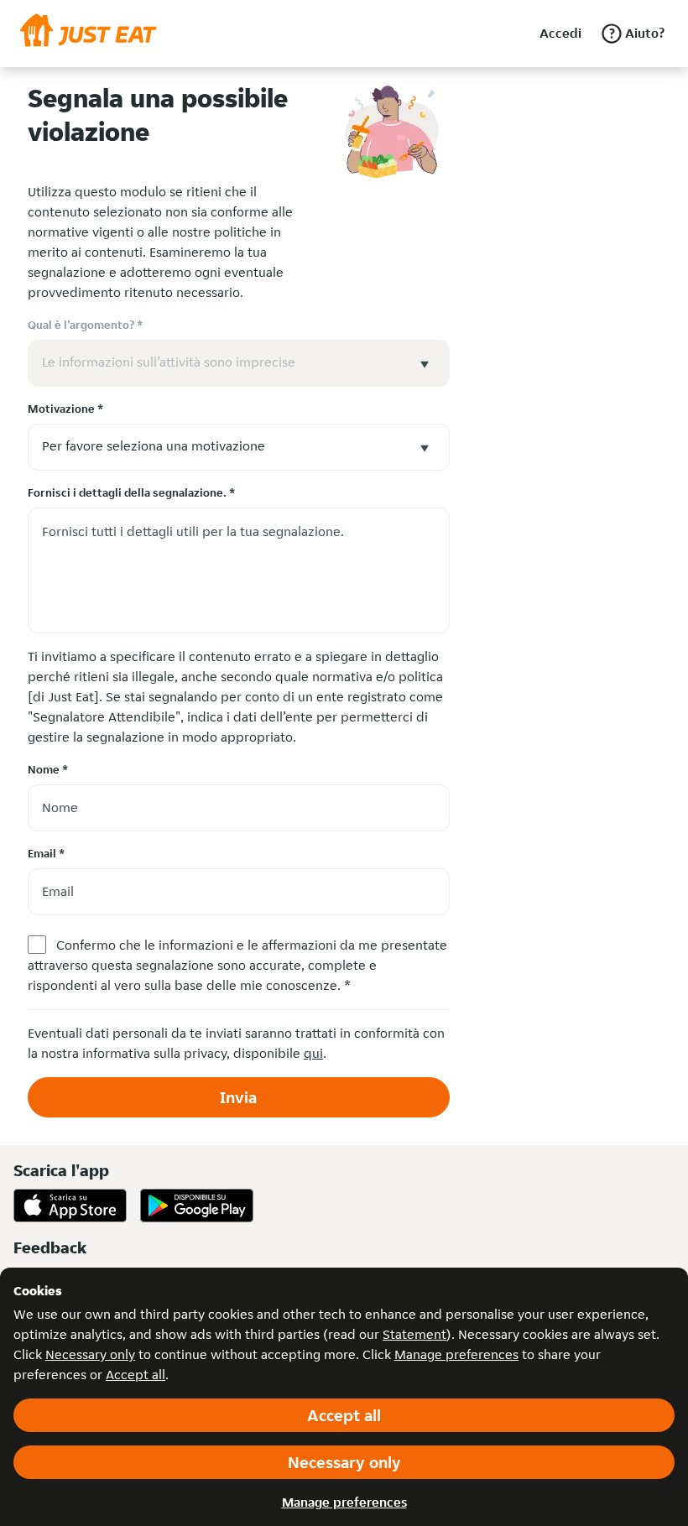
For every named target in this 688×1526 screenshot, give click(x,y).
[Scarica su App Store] (70, 1205)
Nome (48, 769)
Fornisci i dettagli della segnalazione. (131, 492)
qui (313, 1053)
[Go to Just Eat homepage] (88, 33)
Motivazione (65, 408)
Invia (238, 1097)
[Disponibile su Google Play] (196, 1205)
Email (46, 853)
